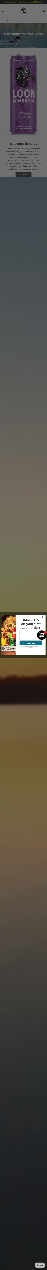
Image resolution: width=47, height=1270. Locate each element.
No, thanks (31, 652)
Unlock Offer (31, 643)
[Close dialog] (43, 617)
